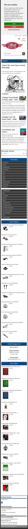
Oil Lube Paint (5, 169)
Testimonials (24, 35)
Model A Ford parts (6, 103)
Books (4, 172)
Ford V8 (4, 164)
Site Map (4, 510)
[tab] (14, 162)
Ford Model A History (7, 205)
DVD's (4, 179)
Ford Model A (5, 162)
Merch (4, 177)
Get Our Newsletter (7, 212)
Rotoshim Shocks (6, 181)
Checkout (23, 40)
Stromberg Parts (6, 167)
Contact (16, 35)
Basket (23, 38)
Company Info (6, 190)
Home (4, 193)
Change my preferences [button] (14, 29)
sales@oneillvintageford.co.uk (11, 519)
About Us (4, 198)
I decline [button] (14, 26)
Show (24, 60)
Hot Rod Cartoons (6, 217)
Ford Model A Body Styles (8, 207)
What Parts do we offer (7, 210)
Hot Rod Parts (5, 184)
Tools (4, 174)
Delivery (20, 35)
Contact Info (4, 499)
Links (4, 215)
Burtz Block (5, 186)
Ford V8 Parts (16, 121)
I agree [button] (14, 23)
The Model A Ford (6, 202)
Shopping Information (7, 509)
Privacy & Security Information (9, 512)
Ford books (15, 144)
